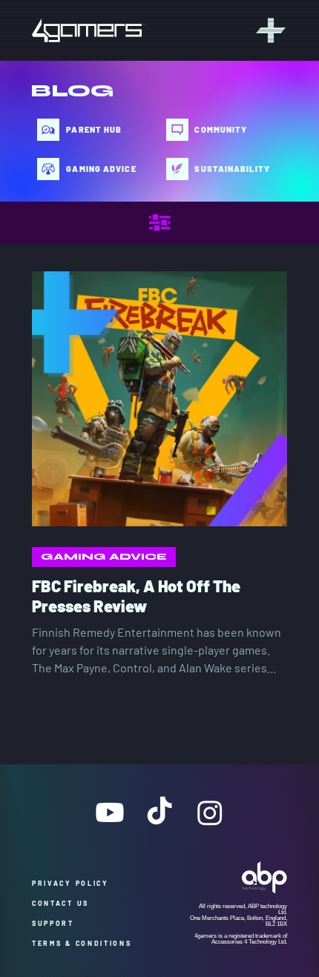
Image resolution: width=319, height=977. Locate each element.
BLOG (72, 91)
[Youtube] (109, 812)
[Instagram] (210, 812)
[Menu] (268, 30)
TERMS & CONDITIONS (82, 943)
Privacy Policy (75, 883)
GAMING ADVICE (104, 557)
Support (58, 923)
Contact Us (64, 903)
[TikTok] (159, 812)
